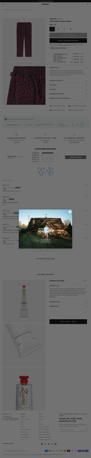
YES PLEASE (45, 241)
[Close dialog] (69, 211)
